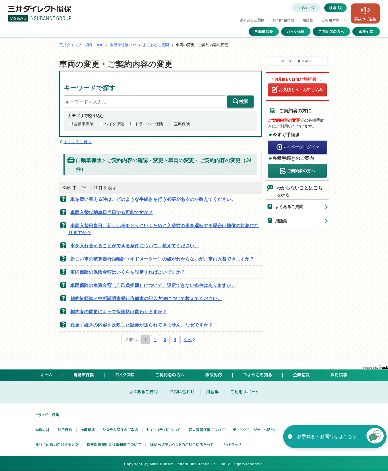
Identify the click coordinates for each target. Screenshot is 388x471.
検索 (243, 101)
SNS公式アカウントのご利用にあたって (181, 444)
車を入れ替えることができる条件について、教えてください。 (134, 245)
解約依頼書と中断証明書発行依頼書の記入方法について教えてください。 (146, 298)
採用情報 (339, 375)
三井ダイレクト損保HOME (81, 45)
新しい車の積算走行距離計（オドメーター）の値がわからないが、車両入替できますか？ (162, 259)
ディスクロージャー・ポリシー (256, 429)
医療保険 (182, 124)
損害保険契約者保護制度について (114, 444)
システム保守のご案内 (120, 429)
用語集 (308, 20)
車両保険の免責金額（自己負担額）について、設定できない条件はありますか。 (153, 285)
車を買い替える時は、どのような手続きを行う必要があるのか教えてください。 (153, 199)
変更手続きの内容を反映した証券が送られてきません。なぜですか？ (141, 325)
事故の (365, 19)
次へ (188, 339)
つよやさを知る (257, 375)
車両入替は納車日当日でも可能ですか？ (111, 212)
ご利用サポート (334, 20)
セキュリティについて (163, 429)
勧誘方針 (42, 429)
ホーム (47, 375)
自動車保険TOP (123, 45)
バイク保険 (296, 31)
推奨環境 (87, 429)
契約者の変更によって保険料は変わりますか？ (118, 311)
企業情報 (301, 375)
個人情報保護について (207, 429)
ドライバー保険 (149, 124)
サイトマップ (232, 444)
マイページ (306, 7)
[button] (375, 436)
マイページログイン (301, 147)
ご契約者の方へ (331, 31)
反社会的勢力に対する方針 (57, 444)
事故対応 (366, 31)
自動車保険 (263, 31)
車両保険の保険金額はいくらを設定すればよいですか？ (127, 272)
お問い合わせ (284, 20)
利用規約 (65, 429)
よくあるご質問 (252, 20)
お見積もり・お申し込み (301, 89)
